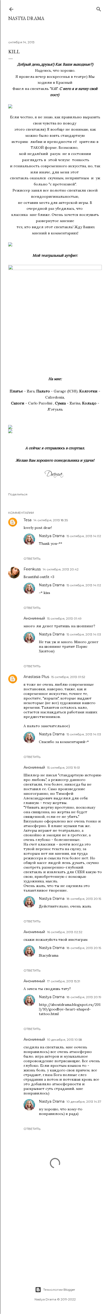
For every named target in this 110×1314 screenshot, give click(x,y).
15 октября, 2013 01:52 (68, 677)
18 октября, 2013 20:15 (84, 899)
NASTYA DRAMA (26, 18)
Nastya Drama (51, 536)
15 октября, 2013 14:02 (84, 536)
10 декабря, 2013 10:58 (64, 1039)
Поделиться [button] (17, 494)
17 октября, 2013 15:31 (63, 981)
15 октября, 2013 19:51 (63, 767)
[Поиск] (99, 8)
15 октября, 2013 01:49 (64, 618)
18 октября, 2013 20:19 (84, 997)
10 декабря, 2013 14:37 (84, 1101)
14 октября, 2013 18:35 (51, 520)
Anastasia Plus (36, 676)
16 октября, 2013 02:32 (64, 932)
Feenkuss (32, 569)
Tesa (27, 520)
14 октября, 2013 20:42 (61, 569)
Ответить (32, 558)
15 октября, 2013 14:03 (84, 634)
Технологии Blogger (59, 1289)
